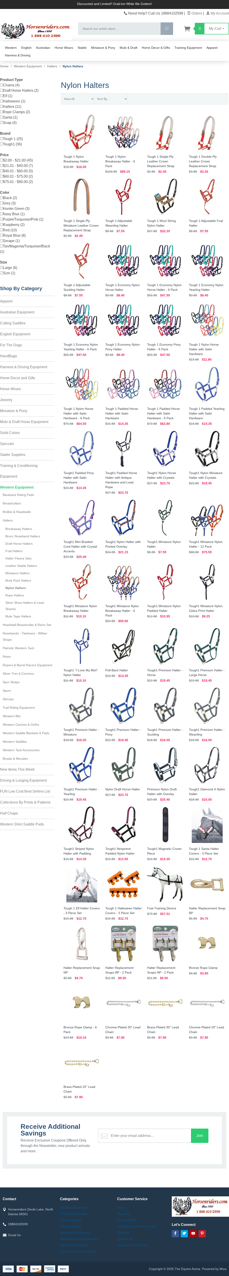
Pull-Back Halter (116, 670)
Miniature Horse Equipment (79, 1239)
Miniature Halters (17, 573)
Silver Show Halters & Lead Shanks (24, 606)
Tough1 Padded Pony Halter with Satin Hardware (79, 477)
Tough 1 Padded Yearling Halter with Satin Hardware (207, 413)
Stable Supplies (12, 455)
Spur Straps (11, 682)
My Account (219, 13)
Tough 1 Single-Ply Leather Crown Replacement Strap (160, 161)
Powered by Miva (214, 1269)
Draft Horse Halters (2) (20, 90)
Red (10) (10, 230)
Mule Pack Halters (18, 580)
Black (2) (10, 198)
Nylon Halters (15, 588)
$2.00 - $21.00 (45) (18, 160)
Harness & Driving (17, 55)
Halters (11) (12, 106)
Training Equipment (188, 47)
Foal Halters (14, 551)
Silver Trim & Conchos (18, 673)
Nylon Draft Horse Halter (122, 789)
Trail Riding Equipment (19, 707)
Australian (43, 47)
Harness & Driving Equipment (23, 367)
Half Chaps (9, 813)
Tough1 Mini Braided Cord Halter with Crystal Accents (80, 546)
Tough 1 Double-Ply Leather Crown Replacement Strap (203, 161)
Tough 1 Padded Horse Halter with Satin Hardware (121, 413)
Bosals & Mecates (15, 758)
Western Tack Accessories (21, 750)
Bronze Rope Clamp (203, 968)
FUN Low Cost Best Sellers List (25, 791)
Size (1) (9, 273)
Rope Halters (14, 595)
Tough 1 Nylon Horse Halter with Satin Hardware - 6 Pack (78, 413)
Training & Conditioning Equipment (19, 471)
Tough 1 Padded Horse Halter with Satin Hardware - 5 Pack (163, 413)
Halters (8, 520)
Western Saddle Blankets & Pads (26, 733)
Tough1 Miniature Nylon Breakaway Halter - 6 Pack (122, 610)
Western (11, 47)
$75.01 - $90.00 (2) (18, 182)
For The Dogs (11, 345)
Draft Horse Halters (19, 543)
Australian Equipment (17, 312)
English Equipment (15, 334)
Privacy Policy (127, 1220)
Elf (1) (7, 96)
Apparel (211, 47)
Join (199, 1136)
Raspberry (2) (14, 225)
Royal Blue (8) (14, 235)
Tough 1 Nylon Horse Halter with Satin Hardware (204, 349)
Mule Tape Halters (18, 616)
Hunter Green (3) (16, 209)
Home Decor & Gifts (156, 47)
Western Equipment (17, 487)
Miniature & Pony (103, 47)
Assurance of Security (132, 1245)
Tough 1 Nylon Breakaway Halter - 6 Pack (120, 161)
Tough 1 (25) (13, 139)
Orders (196, 13)
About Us (123, 1214)
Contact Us (125, 1239)
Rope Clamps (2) (16, 112)
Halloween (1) (14, 101)
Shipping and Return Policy (136, 1226)
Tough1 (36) (12, 144)
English (26, 47)
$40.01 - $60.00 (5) (18, 171)
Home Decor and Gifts (17, 378)
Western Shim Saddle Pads (22, 824)
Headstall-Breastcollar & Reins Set (27, 625)
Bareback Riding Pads (18, 495)
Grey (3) (9, 203)
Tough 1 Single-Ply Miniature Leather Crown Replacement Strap (81, 225)
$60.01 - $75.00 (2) (18, 176)
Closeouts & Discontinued (78, 1251)
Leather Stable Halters (21, 566)
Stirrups (8, 699)
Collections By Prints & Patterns (25, 802)
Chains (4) (11, 85)
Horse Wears (64, 47)
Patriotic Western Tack (18, 648)
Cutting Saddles (12, 323)
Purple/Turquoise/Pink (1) (23, 219)
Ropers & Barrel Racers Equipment (27, 665)
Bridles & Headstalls (17, 512)
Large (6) (10, 268)
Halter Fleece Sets (18, 558)
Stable (82, 47)
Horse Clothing (70, 1226)
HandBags (8, 356)
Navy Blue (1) (14, 214)
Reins (7, 656)
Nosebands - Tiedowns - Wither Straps (25, 636)
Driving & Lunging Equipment (23, 780)
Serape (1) (11, 241)
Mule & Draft (128, 47)
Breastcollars (12, 503)
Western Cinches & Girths (21, 724)
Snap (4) (10, 123)
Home (4, 66)
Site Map (123, 1232)
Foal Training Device (161, 908)
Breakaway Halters (18, 529)
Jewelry (6, 400)
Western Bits (12, 716)
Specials (7, 444)
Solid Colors (10, 433)
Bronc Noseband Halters (22, 536)
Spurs (7, 690)
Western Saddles (15, 741)
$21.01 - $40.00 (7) (18, 166)
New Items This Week (17, 769)
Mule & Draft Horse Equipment (24, 422)
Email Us (14, 1235)
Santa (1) (10, 117)
